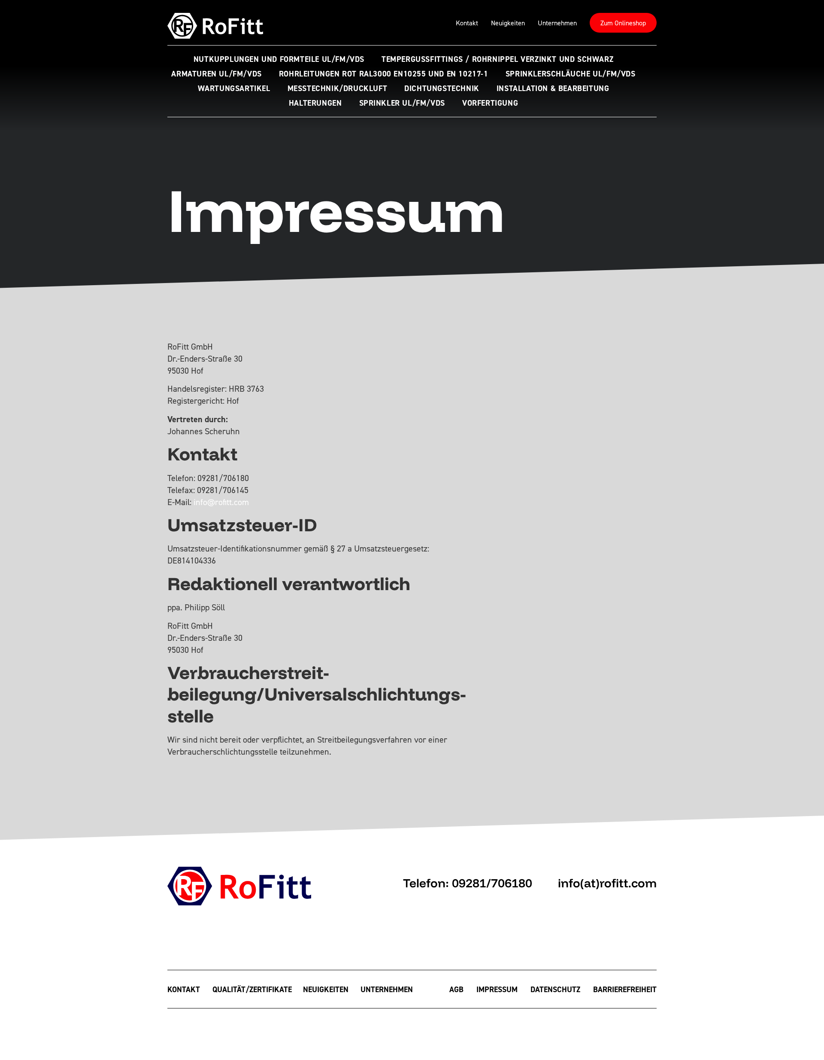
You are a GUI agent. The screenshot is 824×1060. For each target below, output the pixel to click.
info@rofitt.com (221, 502)
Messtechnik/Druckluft (338, 88)
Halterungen (315, 103)
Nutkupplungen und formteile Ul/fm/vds (279, 59)
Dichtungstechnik (441, 88)
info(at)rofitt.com (607, 882)
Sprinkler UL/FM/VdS (402, 103)
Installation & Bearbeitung (553, 88)
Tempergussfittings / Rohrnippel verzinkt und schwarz (497, 59)
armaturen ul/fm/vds (216, 74)
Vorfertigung (490, 103)
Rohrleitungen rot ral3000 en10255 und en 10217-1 (383, 74)
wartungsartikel (234, 88)
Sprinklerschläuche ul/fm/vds (571, 74)
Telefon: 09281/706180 (467, 882)
